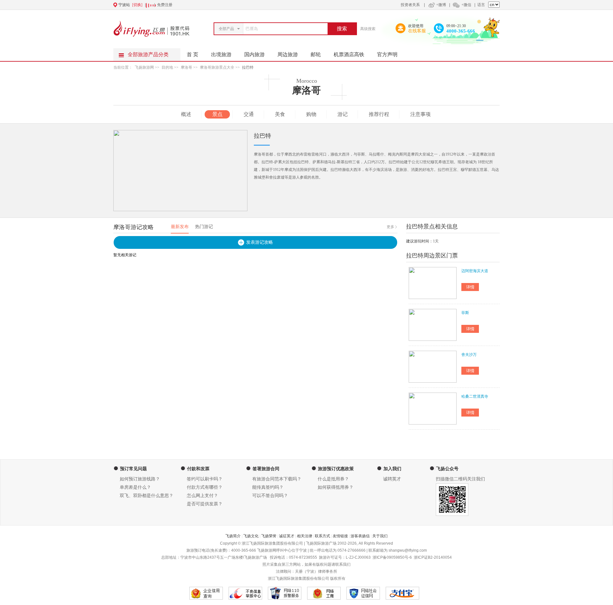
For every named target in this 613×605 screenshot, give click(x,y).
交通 (249, 114)
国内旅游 (254, 54)
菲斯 (465, 312)
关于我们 (380, 536)
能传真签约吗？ (268, 487)
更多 (390, 227)
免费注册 (164, 5)
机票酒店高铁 (349, 54)
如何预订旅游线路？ (140, 479)
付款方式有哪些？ (205, 487)
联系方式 (322, 536)
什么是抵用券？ (333, 479)
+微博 (441, 5)
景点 (217, 114)
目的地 (167, 67)
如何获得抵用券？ (335, 487)
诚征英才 (286, 536)
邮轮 (316, 54)
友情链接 (340, 536)
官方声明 (387, 54)
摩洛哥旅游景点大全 (217, 67)
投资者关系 (410, 5)
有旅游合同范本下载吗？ (276, 479)
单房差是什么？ (135, 487)
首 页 (192, 54)
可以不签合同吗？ (270, 495)
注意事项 (420, 114)
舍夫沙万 (469, 354)
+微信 (466, 5)
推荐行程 (379, 114)
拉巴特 (248, 67)
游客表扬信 (360, 536)
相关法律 (304, 536)
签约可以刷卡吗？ (205, 479)
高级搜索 (367, 29)
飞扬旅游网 (144, 67)
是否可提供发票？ (205, 504)
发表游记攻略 (259, 242)
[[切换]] (291, 5)
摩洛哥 (186, 67)
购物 (311, 114)
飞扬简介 (233, 536)
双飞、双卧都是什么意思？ (146, 495)
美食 (280, 114)
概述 (186, 114)
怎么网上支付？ (202, 495)
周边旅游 (287, 54)
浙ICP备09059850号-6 (392, 557)
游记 (342, 114)
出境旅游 (221, 54)
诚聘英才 (392, 479)
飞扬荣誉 (268, 536)
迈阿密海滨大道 (474, 271)
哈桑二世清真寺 (474, 396)
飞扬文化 (251, 536)
